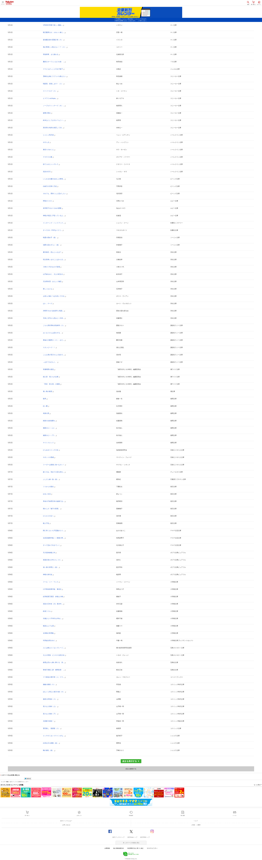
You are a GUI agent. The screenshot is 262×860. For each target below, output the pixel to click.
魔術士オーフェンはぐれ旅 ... (54, 62)
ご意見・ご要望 (195, 825)
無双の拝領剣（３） (50, 699)
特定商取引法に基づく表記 (135, 848)
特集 (7, 781)
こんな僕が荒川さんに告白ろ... (54, 355)
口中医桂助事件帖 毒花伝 (52, 589)
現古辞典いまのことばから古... (54, 259)
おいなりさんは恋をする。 (52, 333)
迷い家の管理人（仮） (51, 567)
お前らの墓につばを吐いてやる (54, 296)
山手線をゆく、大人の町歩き (53, 274)
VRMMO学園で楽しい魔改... (53, 25)
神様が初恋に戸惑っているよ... (54, 215)
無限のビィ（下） (49, 435)
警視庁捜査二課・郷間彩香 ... (54, 670)
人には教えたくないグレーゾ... (54, 648)
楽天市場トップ (145, 837)
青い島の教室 (48, 391)
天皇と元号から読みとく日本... (54, 318)
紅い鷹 (45, 406)
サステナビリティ (152, 848)
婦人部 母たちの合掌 (51, 377)
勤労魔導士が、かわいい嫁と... (54, 32)
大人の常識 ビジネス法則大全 (54, 655)
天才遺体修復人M (49, 552)
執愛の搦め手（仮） (50, 237)
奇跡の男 (46, 413)
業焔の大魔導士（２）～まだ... (54, 340)
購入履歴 (183, 815)
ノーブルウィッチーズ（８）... (54, 105)
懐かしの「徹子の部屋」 (51, 508)
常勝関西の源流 (48, 369)
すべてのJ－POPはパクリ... (53, 230)
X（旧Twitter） (131, 831)
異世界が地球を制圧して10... (53, 127)
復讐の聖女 (47, 113)
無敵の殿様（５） (49, 684)
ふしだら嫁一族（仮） (51, 479)
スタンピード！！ (49, 347)
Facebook (109, 831)
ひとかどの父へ (48, 516)
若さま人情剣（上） (50, 706)
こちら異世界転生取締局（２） (54, 325)
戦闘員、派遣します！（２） (53, 84)
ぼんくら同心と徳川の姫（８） (54, 692)
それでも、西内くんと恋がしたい (54, 193)
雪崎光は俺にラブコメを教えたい (54, 76)
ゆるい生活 (47, 494)
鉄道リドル (47, 611)
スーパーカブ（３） (50, 91)
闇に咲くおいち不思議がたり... (54, 530)
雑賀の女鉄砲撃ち (49, 421)
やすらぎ (46, 142)
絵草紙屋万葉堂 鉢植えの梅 (53, 596)
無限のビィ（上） (49, 428)
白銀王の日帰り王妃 (50, 186)
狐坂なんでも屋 (48, 626)
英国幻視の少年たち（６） (52, 560)
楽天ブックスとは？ (66, 821)
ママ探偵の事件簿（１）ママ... (54, 677)
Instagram (152, 831)
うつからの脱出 (48, 486)
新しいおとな (48, 289)
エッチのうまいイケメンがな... (54, 736)
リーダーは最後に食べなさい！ (54, 465)
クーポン (235, 815)
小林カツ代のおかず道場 (51, 267)
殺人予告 (46, 523)
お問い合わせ (66, 825)
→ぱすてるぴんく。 (50, 362)
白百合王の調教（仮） (51, 743)
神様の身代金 (48, 574)
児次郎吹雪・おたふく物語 (52, 281)
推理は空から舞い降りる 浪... (54, 662)
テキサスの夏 (48, 157)
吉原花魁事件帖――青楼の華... (54, 538)
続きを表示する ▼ (131, 761)
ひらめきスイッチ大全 (51, 450)
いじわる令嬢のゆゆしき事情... (54, 179)
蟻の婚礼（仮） (48, 750)
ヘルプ (196, 821)
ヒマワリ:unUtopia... (50, 98)
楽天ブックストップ (118, 837)
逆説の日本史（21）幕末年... (53, 604)
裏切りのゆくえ (48, 149)
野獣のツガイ (48, 201)
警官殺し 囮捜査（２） (51, 728)
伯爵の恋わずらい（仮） (51, 245)
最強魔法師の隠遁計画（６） (53, 40)
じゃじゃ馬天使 (48, 135)
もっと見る (257, 785)
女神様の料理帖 (48, 633)
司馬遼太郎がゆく (49, 640)
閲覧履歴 (131, 815)
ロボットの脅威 (48, 457)
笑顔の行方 (47, 171)
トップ (3, 781)
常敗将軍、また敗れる (51, 54)
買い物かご (27, 815)
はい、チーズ (48, 303)
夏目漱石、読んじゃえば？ (52, 252)
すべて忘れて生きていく (51, 545)
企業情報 (107, 848)
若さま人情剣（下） (50, 714)
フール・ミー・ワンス (51, 582)
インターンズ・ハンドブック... (54, 223)
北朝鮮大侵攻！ (48, 721)
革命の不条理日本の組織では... (54, 501)
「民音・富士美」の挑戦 (51, 384)
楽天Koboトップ (132, 837)
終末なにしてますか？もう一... (54, 120)
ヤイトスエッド (48, 442)
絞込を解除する (131, 769)
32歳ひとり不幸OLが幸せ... (52, 618)
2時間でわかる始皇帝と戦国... (53, 311)
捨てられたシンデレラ (51, 164)
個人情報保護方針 (118, 848)
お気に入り (79, 815)
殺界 (44, 399)
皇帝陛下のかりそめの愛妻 (52, 208)
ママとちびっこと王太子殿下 (53, 69)
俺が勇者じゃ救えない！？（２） (54, 47)
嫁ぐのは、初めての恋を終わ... (54, 472)
